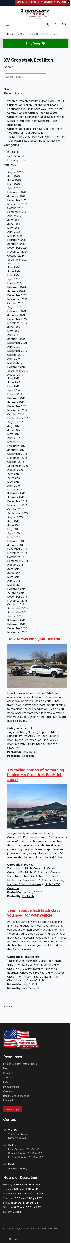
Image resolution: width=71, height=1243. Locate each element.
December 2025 (17, 200)
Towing (20, 960)
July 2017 (13, 426)
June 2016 (13, 477)
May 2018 (13, 386)
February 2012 (16, 620)
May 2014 (13, 576)
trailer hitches (15, 964)
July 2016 (13, 473)
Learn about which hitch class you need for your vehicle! (34, 913)
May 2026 (13, 184)
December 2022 (17, 319)
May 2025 (13, 227)
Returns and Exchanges (16, 1095)
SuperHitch (46, 960)
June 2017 (13, 430)
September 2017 (17, 418)
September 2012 (17, 612)
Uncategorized (16, 160)
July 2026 (13, 176)
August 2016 (15, 469)
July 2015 (13, 521)
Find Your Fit (35, 43)
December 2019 (17, 350)
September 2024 (17, 259)
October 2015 (15, 509)
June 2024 (14, 271)
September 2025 (17, 212)
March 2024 (15, 283)
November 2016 (17, 457)
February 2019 (16, 366)
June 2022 (14, 327)
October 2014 (15, 557)
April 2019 (13, 358)
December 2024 (17, 247)
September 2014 (17, 561)
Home (10, 34)
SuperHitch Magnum (39, 964)
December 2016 (17, 453)
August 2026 (15, 172)
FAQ (5, 1082)
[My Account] (56, 24)
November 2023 (17, 299)
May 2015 (13, 529)
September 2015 (17, 513)
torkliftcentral (15, 156)
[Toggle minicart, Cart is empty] (63, 24)
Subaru (32, 732)
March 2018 (14, 394)
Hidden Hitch (24, 868)
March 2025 (14, 235)
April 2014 (13, 580)
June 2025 (14, 224)
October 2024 (16, 255)
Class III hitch (50, 976)
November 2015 (17, 505)
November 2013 (17, 600)
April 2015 (13, 533)
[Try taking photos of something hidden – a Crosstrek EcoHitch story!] (37, 806)
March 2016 (14, 489)
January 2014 (16, 592)
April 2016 (13, 485)
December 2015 (17, 501)
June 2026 (14, 180)
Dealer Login (13, 1109)
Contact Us (9, 1073)
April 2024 (13, 279)
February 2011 (16, 624)
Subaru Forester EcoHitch (31, 740)
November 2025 (17, 204)
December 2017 (17, 406)
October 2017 (15, 414)
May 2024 (13, 275)
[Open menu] (7, 24)
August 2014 (15, 564)
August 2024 (15, 263)
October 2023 (15, 303)
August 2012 (15, 616)
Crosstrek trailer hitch (28, 744)
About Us (8, 1077)
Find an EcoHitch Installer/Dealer (20, 1063)
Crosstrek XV (41, 868)
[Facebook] (4, 1238)
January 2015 (15, 545)
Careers (7, 1091)
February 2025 (16, 239)
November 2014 (17, 553)
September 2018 (17, 370)
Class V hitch (15, 980)
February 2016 (16, 493)
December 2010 (17, 628)
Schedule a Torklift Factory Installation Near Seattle (43, 2)
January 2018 (16, 402)
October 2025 (15, 208)
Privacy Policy (11, 1100)
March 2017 (14, 442)
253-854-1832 (33, 1149)
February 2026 (16, 192)
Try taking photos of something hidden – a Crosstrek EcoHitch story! (35, 775)
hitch (58, 960)
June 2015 (13, 525)
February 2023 (16, 311)
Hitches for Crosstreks (21, 880)
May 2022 (13, 331)
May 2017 (13, 434)
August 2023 (15, 307)
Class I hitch (14, 976)
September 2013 (17, 608)
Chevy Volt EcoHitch (33, 972)
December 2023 (17, 295)
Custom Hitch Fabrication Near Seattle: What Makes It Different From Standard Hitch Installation (35, 120)
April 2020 (13, 346)
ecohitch (21, 732)
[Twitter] (10, 1238)
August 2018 (15, 374)
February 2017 (16, 446)
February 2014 (16, 588)
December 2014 (17, 549)
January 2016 (16, 497)
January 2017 (16, 450)
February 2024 (16, 287)
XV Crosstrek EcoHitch (44, 34)
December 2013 (17, 596)
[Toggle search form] (49, 24)
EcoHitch (13, 152)
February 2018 (16, 398)
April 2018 (13, 390)
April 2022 (13, 335)
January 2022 (16, 338)
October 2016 (15, 461)
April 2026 (13, 188)
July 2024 (13, 267)
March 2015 (14, 537)
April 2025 (13, 231)
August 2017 (15, 422)
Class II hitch (32, 976)
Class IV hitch (35, 980)
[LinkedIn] (15, 1238)
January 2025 (16, 243)
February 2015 (16, 541)
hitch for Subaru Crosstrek (24, 884)
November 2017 (17, 410)
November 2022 (17, 323)
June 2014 (14, 572)
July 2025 (13, 220)
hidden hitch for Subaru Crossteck (36, 876)
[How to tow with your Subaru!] (37, 666)
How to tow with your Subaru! (33, 639)
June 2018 (13, 382)
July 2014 (13, 568)
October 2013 (15, 604)
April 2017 (13, 438)
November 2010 (17, 632)
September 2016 (17, 465)
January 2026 (16, 196)
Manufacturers (11, 1086)
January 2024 (16, 291)
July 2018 (13, 378)
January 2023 (16, 315)
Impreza (44, 732)
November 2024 (17, 251)
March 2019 (14, 362)
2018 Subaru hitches (50, 880)
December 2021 (17, 342)
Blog (22, 34)
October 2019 (15, 354)
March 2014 (14, 584)
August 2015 (15, 517)
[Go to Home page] (35, 14)
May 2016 (13, 481)
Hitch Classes (56, 972)
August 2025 (15, 216)
